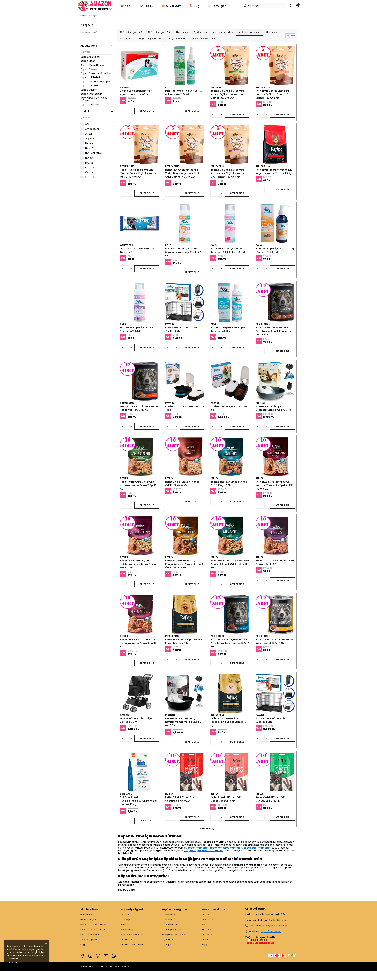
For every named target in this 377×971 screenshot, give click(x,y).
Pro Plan (206, 914)
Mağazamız (127, 939)
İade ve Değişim (88, 939)
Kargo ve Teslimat (89, 934)
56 (286, 925)
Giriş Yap (125, 919)
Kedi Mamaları (169, 914)
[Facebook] (82, 956)
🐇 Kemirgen (216, 6)
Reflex (205, 939)
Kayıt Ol (125, 914)
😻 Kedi (125, 6)
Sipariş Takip (127, 929)
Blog (82, 944)
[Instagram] (90, 956)
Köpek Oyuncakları (171, 929)
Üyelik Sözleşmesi (89, 919)
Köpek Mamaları (170, 924)
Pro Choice (207, 934)
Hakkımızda (86, 914)
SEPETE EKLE (147, 110)
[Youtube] (106, 956)
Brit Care (206, 929)
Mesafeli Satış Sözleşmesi (93, 924)
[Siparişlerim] (290, 6)
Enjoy (204, 944)
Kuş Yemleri (167, 939)
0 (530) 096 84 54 (271, 931)
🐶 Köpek (146, 6)
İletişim (124, 924)
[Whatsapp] (114, 956)
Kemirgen (166, 944)
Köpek (83, 15)
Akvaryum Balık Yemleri (173, 934)
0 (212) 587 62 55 (272, 925)
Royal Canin (208, 919)
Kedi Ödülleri (168, 919)
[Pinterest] (98, 956)
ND (203, 924)
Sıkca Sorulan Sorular (131, 934)
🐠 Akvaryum (171, 6)
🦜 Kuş (194, 6)
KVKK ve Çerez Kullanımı (92, 929)
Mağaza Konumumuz (132, 944)
